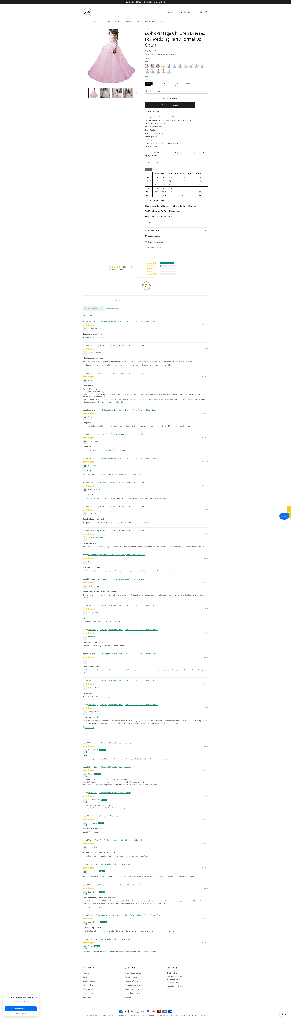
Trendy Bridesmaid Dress (134, 985)
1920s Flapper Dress (132, 993)
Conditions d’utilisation (183, 1015)
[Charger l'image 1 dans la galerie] (94, 93)
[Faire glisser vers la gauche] (85, 93)
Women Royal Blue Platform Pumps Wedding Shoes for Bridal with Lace (117, 840)
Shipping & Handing (90, 981)
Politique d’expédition (199, 1015)
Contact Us (87, 997)
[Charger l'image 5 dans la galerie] (128, 93)
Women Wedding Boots (133, 989)
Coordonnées (147, 1018)
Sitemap (128, 997)
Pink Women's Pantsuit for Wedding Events (106, 816)
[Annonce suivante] (207, 2)
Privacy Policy (88, 993)
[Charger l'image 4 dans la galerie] (117, 93)
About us (86, 973)
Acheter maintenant (170, 105)
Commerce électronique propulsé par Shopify (122, 1015)
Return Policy (88, 985)
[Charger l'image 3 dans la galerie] (105, 93)
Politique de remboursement (146, 1015)
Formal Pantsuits (131, 977)
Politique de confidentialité (165, 1015)
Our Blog (86, 977)
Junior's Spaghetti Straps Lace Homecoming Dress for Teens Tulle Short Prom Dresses (123, 321)
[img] (120, 267)
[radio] (147, 66)
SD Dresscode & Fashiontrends (99, 1015)
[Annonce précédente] (83, 2)
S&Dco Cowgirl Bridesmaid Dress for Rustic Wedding (109, 743)
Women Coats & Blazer (133, 973)
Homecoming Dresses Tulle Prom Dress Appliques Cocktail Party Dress (117, 345)
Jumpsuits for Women (133, 981)
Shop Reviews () (112, 308)
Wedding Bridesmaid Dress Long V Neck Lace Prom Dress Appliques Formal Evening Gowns (125, 915)
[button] (93, 21)
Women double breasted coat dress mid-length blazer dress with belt (116, 885)
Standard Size (155, 91)
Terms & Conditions (90, 989)
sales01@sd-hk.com (175, 986)
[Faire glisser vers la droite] (136, 93)
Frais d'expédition (151, 54)
